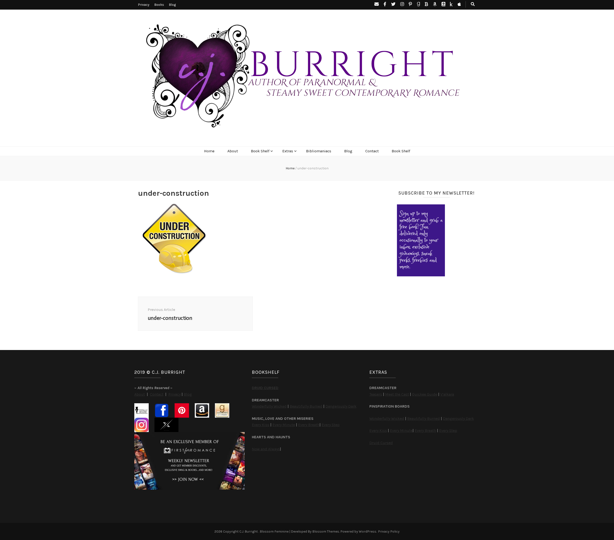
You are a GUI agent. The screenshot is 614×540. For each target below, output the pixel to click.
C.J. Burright (249, 531)
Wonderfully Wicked (269, 406)
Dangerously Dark (340, 406)
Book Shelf (260, 151)
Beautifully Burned (306, 406)
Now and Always (266, 449)
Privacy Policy (389, 531)
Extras (287, 151)
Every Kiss (260, 424)
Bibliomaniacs (318, 151)
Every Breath (308, 424)
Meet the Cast (397, 394)
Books (159, 5)
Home (209, 151)
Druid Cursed (381, 442)
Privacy (143, 5)
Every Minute (283, 424)
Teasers (375, 394)
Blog (172, 5)
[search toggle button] (473, 4)
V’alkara (447, 394)
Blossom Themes (325, 531)
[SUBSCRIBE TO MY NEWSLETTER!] (421, 275)
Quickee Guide (424, 394)
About (232, 151)
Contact (372, 151)
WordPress (367, 531)
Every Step (331, 424)
